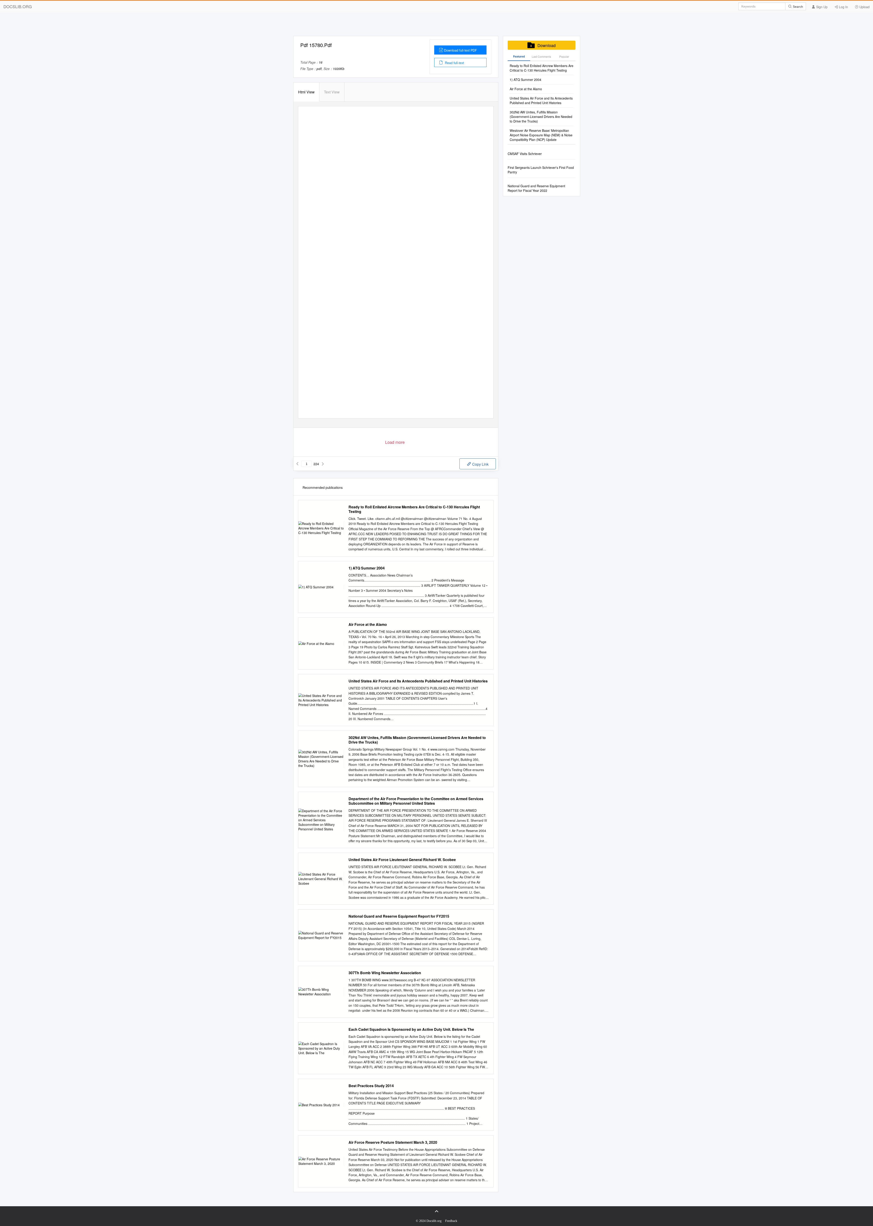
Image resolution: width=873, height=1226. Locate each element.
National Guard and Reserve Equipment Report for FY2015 (399, 916)
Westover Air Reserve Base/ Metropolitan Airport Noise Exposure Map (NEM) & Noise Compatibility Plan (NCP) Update (541, 135)
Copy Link (480, 464)
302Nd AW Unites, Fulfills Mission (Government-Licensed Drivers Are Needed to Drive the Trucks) (417, 739)
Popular (564, 56)
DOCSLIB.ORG (17, 6)
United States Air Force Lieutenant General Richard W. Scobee (402, 859)
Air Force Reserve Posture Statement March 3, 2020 (393, 1142)
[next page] (322, 464)
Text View (332, 92)
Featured (519, 56)
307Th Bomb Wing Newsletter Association (385, 973)
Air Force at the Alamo (368, 624)
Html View (306, 92)
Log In (843, 7)
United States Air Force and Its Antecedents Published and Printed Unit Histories (418, 681)
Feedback (451, 1221)
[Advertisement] (436, 25)
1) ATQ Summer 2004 (367, 568)
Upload (864, 7)
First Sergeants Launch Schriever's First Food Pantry (541, 169)
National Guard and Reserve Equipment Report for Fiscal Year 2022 (536, 188)
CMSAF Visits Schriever (525, 153)
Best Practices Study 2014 (371, 1086)
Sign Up (821, 7)
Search (797, 6)
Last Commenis (541, 56)
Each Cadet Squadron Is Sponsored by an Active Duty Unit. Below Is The (411, 1029)
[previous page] (297, 464)
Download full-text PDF (460, 50)
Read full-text (454, 62)
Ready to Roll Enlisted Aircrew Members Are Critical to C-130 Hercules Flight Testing (414, 509)
